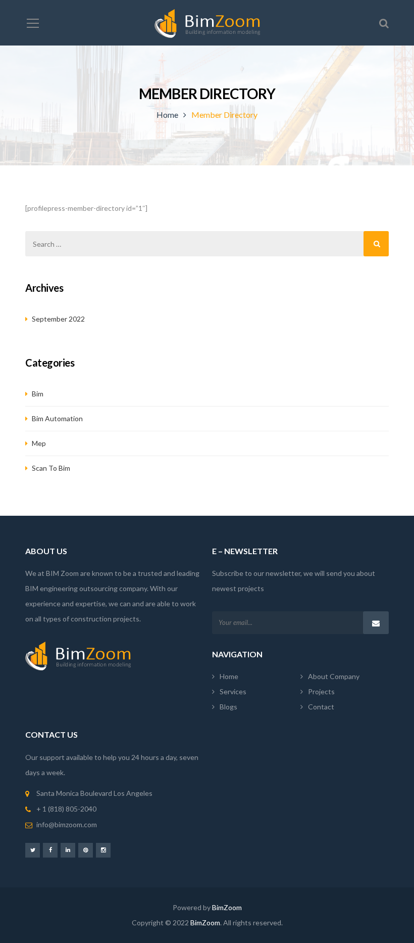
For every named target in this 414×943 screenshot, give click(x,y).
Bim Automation (57, 418)
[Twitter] (32, 849)
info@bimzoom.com (66, 824)
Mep (39, 443)
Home (167, 114)
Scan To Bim (51, 468)
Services (233, 691)
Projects (321, 691)
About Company (333, 676)
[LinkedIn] (68, 849)
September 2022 (58, 319)
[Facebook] (50, 849)
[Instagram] (103, 849)
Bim (37, 393)
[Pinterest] (85, 849)
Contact (321, 706)
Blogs (228, 706)
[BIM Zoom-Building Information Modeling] (207, 22)
